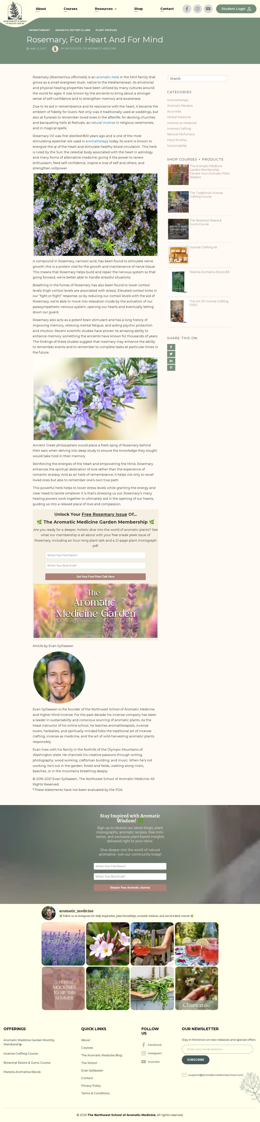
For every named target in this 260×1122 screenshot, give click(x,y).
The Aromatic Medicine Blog (101, 1055)
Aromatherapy (39, 30)
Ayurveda (174, 111)
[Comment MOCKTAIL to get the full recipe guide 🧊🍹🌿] (63, 988)
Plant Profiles (106, 30)
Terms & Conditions (95, 1093)
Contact (167, 9)
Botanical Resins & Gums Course (27, 1062)
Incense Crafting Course (21, 1053)
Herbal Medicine (179, 117)
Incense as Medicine (182, 123)
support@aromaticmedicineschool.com (215, 1075)
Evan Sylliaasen (92, 1070)
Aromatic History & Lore (72, 30)
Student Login (233, 9)
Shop (138, 9)
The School (89, 1063)
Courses (70, 9)
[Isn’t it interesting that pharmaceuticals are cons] (152, 988)
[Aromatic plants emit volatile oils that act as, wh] (107, 944)
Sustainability (177, 145)
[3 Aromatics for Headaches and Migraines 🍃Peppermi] (63, 944)
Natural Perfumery (181, 134)
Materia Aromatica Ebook (22, 1072)
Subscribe (195, 1059)
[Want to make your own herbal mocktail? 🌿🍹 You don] (152, 944)
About (41, 9)
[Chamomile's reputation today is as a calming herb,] (196, 988)
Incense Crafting (179, 128)
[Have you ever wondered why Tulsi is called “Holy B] (107, 988)
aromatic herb (107, 77)
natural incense (103, 123)
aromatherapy (97, 141)
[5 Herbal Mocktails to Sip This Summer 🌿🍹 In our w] (196, 944)
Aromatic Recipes (180, 105)
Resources (104, 9)
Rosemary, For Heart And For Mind (95, 39)
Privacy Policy (91, 1085)
